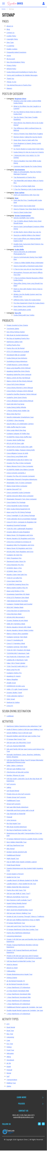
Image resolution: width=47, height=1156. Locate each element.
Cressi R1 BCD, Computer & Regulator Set (21, 522)
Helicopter (10, 1053)
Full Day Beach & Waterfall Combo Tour (21, 961)
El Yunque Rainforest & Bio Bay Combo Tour (22, 929)
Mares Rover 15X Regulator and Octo (20, 535)
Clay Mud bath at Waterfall (16, 814)
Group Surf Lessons (14, 804)
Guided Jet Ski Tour (13, 877)
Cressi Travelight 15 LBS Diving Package (21, 515)
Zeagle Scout (11, 683)
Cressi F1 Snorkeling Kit (15, 640)
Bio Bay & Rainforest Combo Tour (19, 830)
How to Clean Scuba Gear (23, 212)
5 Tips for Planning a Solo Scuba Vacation (28, 189)
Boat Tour (10, 1030)
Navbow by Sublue (13, 702)
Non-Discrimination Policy (16, 62)
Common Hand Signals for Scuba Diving (28, 166)
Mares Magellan (12, 679)
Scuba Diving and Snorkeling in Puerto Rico (22, 72)
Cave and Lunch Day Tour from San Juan (21, 926)
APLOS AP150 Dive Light (15, 443)
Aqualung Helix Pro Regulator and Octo (20, 545)
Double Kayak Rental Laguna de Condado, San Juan (25, 1010)
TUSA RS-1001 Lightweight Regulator (20, 529)
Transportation (12, 1080)
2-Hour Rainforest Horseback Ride (19, 994)
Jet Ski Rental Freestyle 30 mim (17, 984)
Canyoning (10, 1037)
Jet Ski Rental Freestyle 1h (16, 981)
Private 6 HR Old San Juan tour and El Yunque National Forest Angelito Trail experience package (24, 957)
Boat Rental (11, 1027)
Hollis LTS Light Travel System (17, 689)
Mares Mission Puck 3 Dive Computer (20, 466)
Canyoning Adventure (14, 936)
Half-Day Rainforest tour (15, 845)
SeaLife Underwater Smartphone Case (20, 417)
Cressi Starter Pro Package (16, 502)
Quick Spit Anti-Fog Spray (15, 404)
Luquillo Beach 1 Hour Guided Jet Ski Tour (21, 884)
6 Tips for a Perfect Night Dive (24, 186)
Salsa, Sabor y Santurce (15, 765)
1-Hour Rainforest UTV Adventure (18, 1014)
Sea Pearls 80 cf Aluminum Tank (18, 656)
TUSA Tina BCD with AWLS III (17, 666)
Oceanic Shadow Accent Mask (17, 620)
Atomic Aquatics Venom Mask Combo (20, 630)
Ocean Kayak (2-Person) (15, 874)
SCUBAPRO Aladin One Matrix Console (20, 469)
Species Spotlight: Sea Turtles (24, 218)
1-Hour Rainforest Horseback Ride (19, 997)
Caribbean (10, 716)
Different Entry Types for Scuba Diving (27, 300)
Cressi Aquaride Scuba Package (18, 506)
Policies (21, 1103)
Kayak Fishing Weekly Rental (16, 903)
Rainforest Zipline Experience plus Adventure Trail (24, 726)
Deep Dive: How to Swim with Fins (26, 140)
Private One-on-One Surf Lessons (18, 794)
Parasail (9, 817)
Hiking (9, 1057)
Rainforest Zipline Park (14, 342)
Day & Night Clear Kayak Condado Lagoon (22, 862)
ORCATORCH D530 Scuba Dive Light (19, 447)
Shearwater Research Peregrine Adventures (22, 479)
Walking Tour (11, 1083)
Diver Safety (19, 193)
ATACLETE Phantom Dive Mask (18, 597)
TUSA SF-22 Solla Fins (14, 578)
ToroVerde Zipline (13, 328)
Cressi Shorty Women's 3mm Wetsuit (20, 388)
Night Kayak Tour (13, 858)
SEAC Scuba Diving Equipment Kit (18, 509)
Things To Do (11, 82)
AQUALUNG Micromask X (16, 617)
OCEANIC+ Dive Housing (15, 420)
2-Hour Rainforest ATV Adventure (18, 1000)
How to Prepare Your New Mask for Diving (29, 209)
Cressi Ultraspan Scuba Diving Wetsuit (20, 401)
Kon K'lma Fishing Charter (16, 332)
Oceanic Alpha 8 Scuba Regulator (18, 532)
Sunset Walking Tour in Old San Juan (19, 733)
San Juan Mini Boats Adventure (17, 807)
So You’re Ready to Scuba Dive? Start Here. (29, 149)
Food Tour (10, 1050)
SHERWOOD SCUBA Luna (16, 686)
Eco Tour (10, 1044)
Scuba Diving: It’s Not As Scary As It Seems (29, 152)
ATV (8, 1024)
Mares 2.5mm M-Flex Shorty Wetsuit (19, 381)
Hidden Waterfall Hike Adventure (18, 887)
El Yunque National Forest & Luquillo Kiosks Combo (25, 839)
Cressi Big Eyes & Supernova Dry (18, 611)
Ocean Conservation (23, 215)
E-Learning (10, 46)
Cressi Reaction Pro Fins (15, 565)
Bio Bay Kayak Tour (14, 823)
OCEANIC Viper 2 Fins (14, 568)
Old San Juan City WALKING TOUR (19, 742)
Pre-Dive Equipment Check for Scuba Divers (29, 303)
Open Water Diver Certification (24, 306)
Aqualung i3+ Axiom (14, 676)
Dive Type (10, 42)
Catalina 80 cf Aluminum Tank (17, 660)
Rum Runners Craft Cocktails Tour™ (19, 900)
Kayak (9, 1066)
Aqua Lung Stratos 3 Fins (15, 591)
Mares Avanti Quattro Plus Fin (17, 588)
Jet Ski (9, 1063)
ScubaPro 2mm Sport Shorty (17, 397)
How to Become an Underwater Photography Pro (25, 253)
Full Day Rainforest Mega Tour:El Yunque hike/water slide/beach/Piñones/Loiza (25, 761)
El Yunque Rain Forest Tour (16, 739)
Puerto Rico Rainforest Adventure (18, 933)
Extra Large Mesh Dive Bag (16, 430)
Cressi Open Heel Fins (14, 581)
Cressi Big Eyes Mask (14, 614)
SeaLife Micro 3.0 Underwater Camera (20, 424)
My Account (11, 59)
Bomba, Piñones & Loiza (15, 775)
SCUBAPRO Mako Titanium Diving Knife (21, 450)
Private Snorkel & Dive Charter (17, 325)
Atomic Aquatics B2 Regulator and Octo (21, 538)
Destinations (20, 170)
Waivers (9, 88)
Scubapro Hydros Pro (14, 673)
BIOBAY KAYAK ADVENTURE (17, 852)
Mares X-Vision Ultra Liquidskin (17, 634)
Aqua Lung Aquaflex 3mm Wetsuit (19, 368)
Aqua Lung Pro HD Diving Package (19, 512)
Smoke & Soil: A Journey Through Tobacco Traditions (25, 916)
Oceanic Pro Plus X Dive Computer (19, 463)
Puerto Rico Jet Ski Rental (15, 348)
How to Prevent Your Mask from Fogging (28, 134)
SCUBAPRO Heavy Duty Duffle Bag (19, 437)
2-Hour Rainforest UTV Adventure (18, 987)
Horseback (10, 1060)
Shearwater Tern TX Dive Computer (19, 483)
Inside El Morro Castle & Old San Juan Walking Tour (25, 729)
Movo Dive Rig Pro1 (14, 414)
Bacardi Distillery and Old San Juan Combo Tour (23, 736)
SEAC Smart (11, 699)
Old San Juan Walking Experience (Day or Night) (23, 920)
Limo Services (11, 820)
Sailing (9, 787)
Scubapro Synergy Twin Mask (17, 637)
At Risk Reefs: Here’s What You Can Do (27, 232)
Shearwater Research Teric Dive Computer (22, 499)
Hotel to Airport (12, 964)
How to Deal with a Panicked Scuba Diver (28, 266)
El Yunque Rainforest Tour (16, 923)
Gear (16, 198)
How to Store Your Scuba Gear (24, 206)
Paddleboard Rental (13, 855)
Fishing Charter (12, 978)
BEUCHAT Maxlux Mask (15, 607)
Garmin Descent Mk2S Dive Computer (20, 496)
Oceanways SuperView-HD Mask (18, 594)
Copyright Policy (12, 39)
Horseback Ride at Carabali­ (16, 355)
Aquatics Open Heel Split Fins (17, 574)
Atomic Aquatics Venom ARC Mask (19, 627)
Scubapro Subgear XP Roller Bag (18, 433)
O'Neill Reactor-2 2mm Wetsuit (17, 365)
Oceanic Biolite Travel (14, 692)
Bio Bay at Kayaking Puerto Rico (18, 338)
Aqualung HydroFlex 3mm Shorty (18, 371)
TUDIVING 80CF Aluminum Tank (18, 653)
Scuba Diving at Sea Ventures (17, 358)
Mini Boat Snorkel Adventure (17, 827)
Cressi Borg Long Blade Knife (17, 456)
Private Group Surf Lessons (16, 797)
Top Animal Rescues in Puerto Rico (19, 85)
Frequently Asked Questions (16, 52)
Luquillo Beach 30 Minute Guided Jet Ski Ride (22, 880)
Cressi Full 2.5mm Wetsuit (16, 384)
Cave (8, 1040)
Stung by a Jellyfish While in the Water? (27, 235)
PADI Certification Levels (22, 310)
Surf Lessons (11, 784)
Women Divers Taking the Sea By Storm (28, 137)
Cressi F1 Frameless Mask (16, 643)
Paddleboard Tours (13, 800)
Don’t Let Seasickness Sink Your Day (26, 195)
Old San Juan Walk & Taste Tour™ (18, 893)
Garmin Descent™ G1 (14, 489)
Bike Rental (11, 849)
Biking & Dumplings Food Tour (17, 897)
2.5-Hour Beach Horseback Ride (18, 991)
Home (3, 9)
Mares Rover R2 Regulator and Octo (19, 548)
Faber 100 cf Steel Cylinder (16, 663)
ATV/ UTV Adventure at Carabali (18, 351)
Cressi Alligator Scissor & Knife (17, 453)
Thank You (10, 78)
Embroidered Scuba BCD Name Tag (19, 460)
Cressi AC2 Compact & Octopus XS (19, 542)
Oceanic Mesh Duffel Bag (16, 440)
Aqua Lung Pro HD (13, 670)
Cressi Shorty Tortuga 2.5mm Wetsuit (20, 391)
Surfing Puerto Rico (13, 345)
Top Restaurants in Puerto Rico (25, 177)
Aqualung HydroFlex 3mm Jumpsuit (19, 374)
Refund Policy (11, 69)
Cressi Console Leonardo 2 (16, 473)
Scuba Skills (19, 249)
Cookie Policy (11, 36)
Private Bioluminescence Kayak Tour (19, 974)
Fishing (9, 1047)
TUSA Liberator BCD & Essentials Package (22, 519)
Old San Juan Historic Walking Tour (19, 913)
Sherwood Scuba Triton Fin (16, 561)
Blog (8, 29)
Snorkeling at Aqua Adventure (17, 361)
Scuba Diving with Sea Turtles (24, 315)
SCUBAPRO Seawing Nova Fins (18, 584)
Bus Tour (10, 1034)
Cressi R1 (10, 706)
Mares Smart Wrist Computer (17, 486)
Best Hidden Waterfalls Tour (16, 842)
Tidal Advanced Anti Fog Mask (17, 601)
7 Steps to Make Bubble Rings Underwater (28, 263)
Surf (8, 1076)
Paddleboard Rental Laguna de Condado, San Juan (24, 1007)
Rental (9, 1073)
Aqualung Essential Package (16, 525)
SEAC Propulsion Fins (14, 558)
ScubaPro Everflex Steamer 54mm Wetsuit (22, 394)
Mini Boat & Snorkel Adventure (17, 335)
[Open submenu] (43, 1097)
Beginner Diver (20, 99)
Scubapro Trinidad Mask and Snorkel (19, 604)
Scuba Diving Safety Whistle (16, 407)
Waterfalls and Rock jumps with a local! (20, 810)
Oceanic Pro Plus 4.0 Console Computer (21, 476)
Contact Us (10, 33)
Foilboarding (11, 971)
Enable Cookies (12, 49)
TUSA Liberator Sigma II (15, 696)
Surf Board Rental (13, 791)
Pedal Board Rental (13, 865)
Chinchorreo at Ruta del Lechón (18, 772)
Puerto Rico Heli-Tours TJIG (16, 890)
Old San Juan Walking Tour (16, 769)
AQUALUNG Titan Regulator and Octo (20, 551)
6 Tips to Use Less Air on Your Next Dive (28, 269)
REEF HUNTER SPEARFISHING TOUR (20, 910)
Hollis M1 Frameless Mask (16, 624)
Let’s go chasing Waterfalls (16, 746)
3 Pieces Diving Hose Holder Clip (18, 411)
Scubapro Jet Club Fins (14, 555)
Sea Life (18, 313)
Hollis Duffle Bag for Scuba (16, 427)
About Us (10, 26)
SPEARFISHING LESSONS (15, 907)
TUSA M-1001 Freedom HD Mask (18, 650)
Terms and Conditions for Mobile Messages (22, 75)
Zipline (9, 1086)
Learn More (21, 1097)
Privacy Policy (11, 65)
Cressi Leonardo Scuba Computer (18, 492)
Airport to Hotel (12, 968)
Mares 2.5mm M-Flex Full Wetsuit (18, 378)
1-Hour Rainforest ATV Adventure (18, 1004)
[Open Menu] (3, 3)
